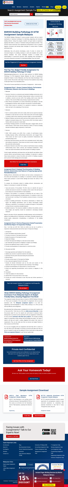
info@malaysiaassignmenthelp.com (27, 467)
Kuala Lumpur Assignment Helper (9, 465)
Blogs (52, 6)
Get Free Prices (34, 378)
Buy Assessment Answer (25, 447)
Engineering (11, 410)
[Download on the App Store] (46, 430)
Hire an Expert (23, 288)
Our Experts (6, 449)
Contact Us (5, 453)
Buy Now (23, 65)
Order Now (58, 7)
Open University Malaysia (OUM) (25, 454)
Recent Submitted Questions (26, 449)
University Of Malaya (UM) (41, 445)
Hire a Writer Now (49, 485)
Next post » (33, 338)
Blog (20, 445)
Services (19, 6)
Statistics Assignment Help (57, 457)
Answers (32, 6)
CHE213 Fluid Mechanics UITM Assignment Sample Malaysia (20, 396)
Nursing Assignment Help (57, 447)
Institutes (21, 451)
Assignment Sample (45, 410)
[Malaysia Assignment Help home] (8, 2)
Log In (64, 7)
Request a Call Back (12, 436)
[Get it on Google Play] (46, 433)
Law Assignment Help (56, 449)
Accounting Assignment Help (42, 447)
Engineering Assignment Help (57, 455)
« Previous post (12, 339)
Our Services (6, 445)
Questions (25, 6)
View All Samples (39, 415)
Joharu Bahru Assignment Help (9, 469)
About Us (5, 447)
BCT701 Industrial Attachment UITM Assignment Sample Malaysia (52, 396)
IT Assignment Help (55, 445)
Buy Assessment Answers (55, 57)
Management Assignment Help (41, 452)
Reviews (45, 6)
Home (13, 6)
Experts (38, 6)
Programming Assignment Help (57, 452)
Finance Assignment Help (41, 449)
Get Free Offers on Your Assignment (23, 361)
